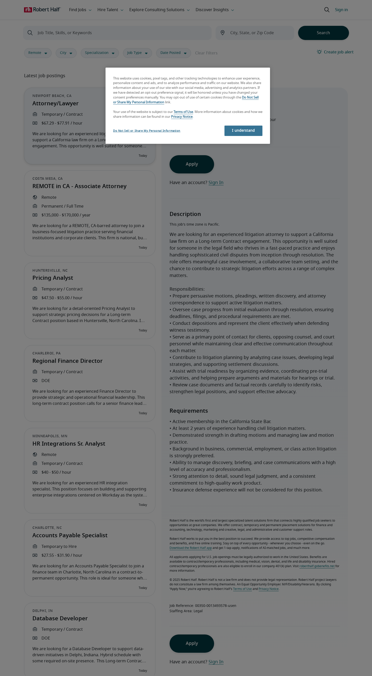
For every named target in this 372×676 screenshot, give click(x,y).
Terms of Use (183, 112)
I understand (243, 130)
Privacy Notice (182, 116)
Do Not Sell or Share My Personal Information (146, 130)
